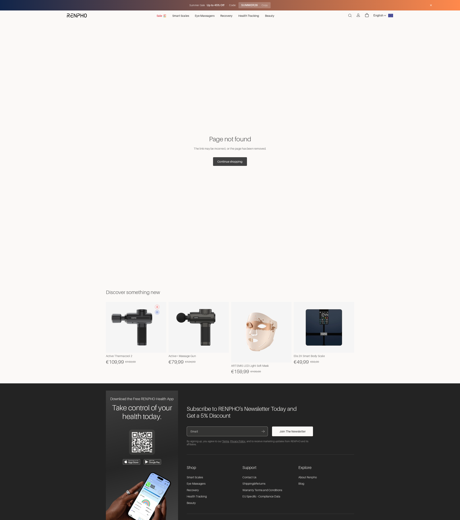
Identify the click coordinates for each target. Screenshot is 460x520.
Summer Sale (197, 5)
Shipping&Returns (253, 483)
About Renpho (307, 477)
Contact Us (249, 477)
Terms (225, 441)
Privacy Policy (238, 441)
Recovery (193, 490)
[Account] (358, 15)
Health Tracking (197, 496)
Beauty (191, 503)
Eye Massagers (196, 483)
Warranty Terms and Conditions (262, 490)
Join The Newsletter (292, 431)
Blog (301, 483)
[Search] (350, 15)
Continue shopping (229, 161)
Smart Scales (195, 477)
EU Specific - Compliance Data (261, 496)
